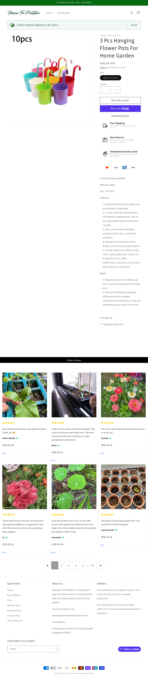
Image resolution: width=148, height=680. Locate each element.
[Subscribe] (56, 649)
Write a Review (74, 360)
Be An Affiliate (13, 595)
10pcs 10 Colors (110, 77)
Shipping (103, 67)
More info (134, 25)
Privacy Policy (13, 615)
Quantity (103, 84)
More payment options (120, 115)
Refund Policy (13, 605)
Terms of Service (14, 620)
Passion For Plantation (69, 673)
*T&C (9, 600)
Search (10, 590)
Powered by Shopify (85, 673)
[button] (50, 13)
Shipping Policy (14, 610)
